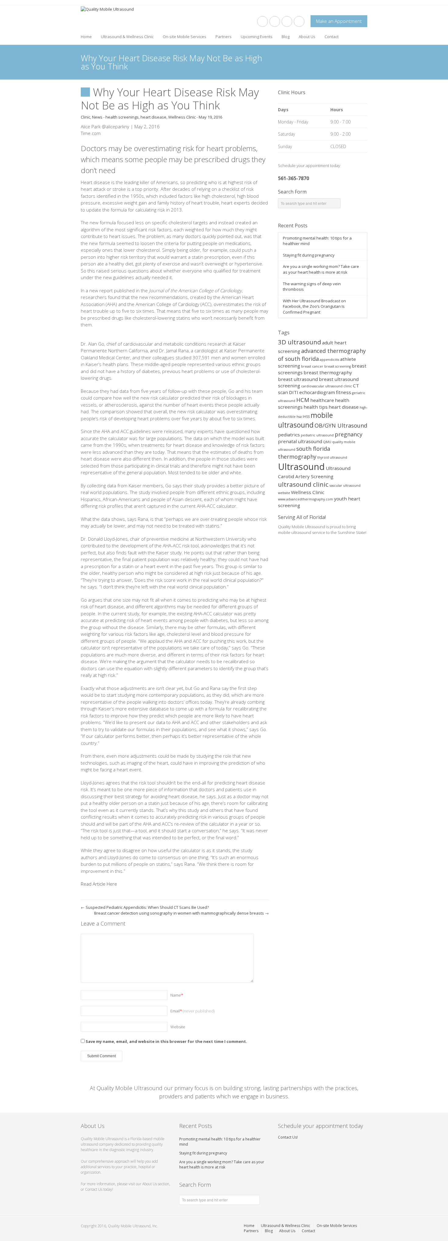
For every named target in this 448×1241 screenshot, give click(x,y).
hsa (299, 416)
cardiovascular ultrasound (322, 386)
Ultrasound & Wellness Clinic (127, 36)
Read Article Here (99, 884)
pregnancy (348, 434)
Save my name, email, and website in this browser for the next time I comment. (166, 1041)
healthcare (322, 400)
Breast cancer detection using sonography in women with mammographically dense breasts (181, 913)
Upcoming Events (256, 36)
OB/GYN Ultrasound (341, 425)
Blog (286, 36)
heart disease (153, 117)
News (97, 117)
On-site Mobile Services (184, 36)
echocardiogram (317, 392)
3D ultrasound (299, 342)
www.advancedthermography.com (305, 499)
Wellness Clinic (182, 117)
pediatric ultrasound (317, 435)
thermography (297, 456)
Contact (332, 36)
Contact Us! (288, 1137)
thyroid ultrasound (332, 457)
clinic (347, 386)
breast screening (337, 366)
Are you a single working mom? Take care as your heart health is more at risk (321, 269)
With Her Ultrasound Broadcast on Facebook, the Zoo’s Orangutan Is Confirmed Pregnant (314, 306)
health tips (316, 407)
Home (86, 36)
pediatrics (289, 435)
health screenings (122, 117)
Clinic (85, 117)
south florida (313, 448)
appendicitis (329, 359)
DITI (293, 392)
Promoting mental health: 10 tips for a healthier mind (220, 1141)
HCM (302, 400)
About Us (307, 36)
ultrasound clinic (303, 484)
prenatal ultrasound (300, 441)
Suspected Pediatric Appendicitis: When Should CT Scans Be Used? (145, 907)
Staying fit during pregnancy (309, 255)
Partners (223, 36)
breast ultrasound (298, 379)
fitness (343, 392)
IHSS (306, 416)
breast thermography (328, 372)
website (284, 493)
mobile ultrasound (305, 420)
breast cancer (312, 366)
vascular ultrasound (345, 485)
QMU (327, 442)
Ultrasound (301, 466)
